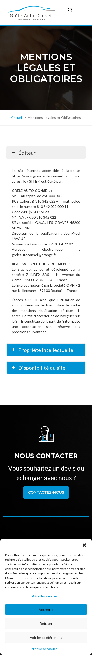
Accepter (46, 609)
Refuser (46, 623)
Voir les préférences (46, 637)
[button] (84, 545)
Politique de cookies (43, 649)
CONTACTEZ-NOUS (46, 492)
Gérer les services (44, 596)
